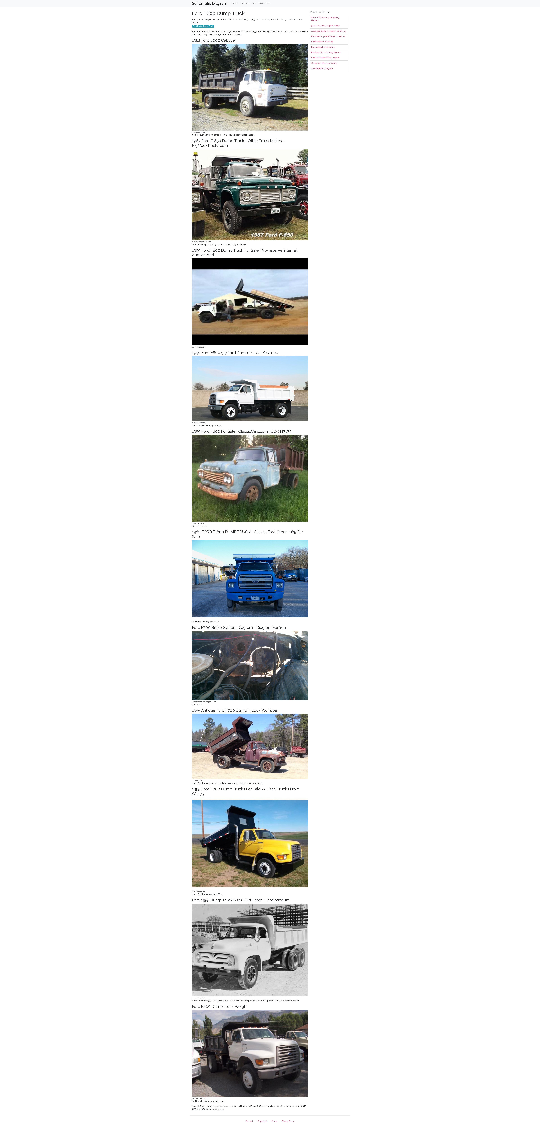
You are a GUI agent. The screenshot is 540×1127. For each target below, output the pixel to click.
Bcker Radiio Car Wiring (322, 42)
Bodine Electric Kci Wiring (323, 47)
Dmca (253, 3)
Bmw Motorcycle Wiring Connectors (328, 36)
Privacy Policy (264, 3)
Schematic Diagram (209, 3)
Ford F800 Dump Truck (203, 26)
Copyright (244, 3)
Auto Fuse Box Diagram (322, 68)
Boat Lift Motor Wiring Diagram (325, 58)
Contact (234, 3)
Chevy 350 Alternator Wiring (324, 63)
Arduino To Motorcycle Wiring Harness (325, 19)
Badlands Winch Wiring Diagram (326, 52)
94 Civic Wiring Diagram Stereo (325, 26)
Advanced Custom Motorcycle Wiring (328, 31)
